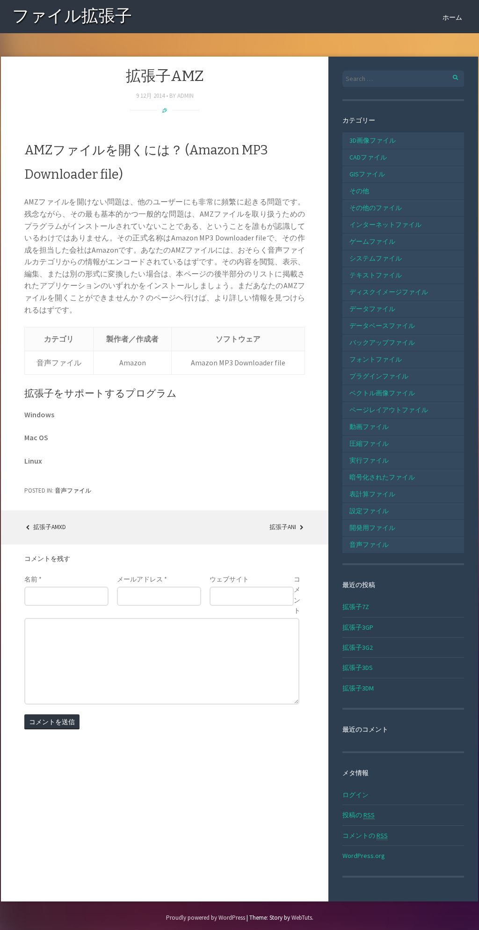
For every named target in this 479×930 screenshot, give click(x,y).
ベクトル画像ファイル (382, 393)
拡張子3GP (357, 627)
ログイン (355, 795)
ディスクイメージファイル (388, 292)
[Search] (450, 76)
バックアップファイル (382, 342)
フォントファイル (375, 359)
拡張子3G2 (357, 647)
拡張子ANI (283, 527)
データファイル (372, 309)
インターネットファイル (385, 224)
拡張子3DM (358, 688)
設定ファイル (369, 511)
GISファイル (367, 174)
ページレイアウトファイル (388, 410)
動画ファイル (369, 426)
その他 (359, 191)
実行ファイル (369, 460)
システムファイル (375, 258)
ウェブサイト (229, 579)
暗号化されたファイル (382, 477)
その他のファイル (375, 207)
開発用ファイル (372, 527)
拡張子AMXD (49, 527)
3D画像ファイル (372, 140)
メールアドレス (142, 579)
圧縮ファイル (369, 443)
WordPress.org (363, 855)
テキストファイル (375, 275)
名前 (33, 579)
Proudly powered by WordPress (205, 918)
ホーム (452, 17)
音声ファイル (73, 490)
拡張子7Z (355, 607)
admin (185, 96)
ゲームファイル (372, 241)
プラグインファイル (378, 376)
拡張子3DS (357, 667)
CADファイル (368, 157)
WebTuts (301, 918)
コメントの (365, 835)
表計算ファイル (372, 494)
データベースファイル (382, 325)
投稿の (358, 815)
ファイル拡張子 (72, 17)
